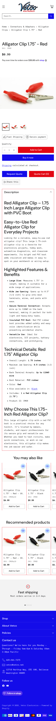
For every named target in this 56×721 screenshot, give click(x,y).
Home (4, 27)
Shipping (6, 165)
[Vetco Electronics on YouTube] (7, 686)
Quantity (6, 144)
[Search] (51, 16)
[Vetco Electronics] (28, 7)
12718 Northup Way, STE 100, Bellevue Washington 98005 (27, 671)
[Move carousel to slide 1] (25, 605)
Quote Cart (41, 173)
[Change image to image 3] (23, 127)
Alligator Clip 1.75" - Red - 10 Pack (13, 493)
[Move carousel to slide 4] (30, 605)
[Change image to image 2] (14, 127)
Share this (12, 182)
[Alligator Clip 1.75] (28, 93)
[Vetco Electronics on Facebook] (3, 686)
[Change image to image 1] (5, 127)
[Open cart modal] (51, 6)
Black (35, 389)
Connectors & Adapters (22, 27)
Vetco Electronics (30, 705)
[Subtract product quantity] (4, 150)
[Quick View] (23, 466)
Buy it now (28, 157)
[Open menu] (3, 6)
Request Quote (14, 173)
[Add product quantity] (14, 150)
